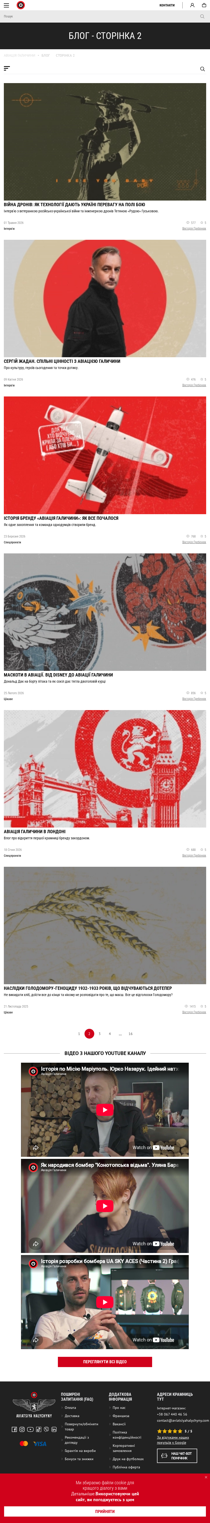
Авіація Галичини (19, 55)
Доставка (72, 1415)
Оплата (70, 1407)
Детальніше (82, 1494)
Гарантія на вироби (80, 1450)
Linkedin (54, 1429)
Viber (46, 1429)
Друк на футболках (128, 1459)
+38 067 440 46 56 (172, 1414)
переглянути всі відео (105, 1361)
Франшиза (121, 1415)
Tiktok (38, 1429)
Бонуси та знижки (79, 1459)
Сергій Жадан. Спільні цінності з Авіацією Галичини (62, 361)
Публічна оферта (126, 1467)
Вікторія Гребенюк (194, 228)
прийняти (105, 1511)
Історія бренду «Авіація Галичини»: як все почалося (61, 518)
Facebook (14, 1429)
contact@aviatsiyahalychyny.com (183, 1420)
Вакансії (119, 1424)
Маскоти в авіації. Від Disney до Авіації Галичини (58, 675)
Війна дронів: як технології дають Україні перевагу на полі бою (74, 204)
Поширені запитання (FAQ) (77, 1397)
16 (131, 1033)
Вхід (192, 5)
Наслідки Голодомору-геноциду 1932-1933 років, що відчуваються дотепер (88, 988)
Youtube (30, 1429)
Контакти (167, 5)
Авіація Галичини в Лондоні (35, 831)
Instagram (22, 1429)
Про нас (119, 1407)
